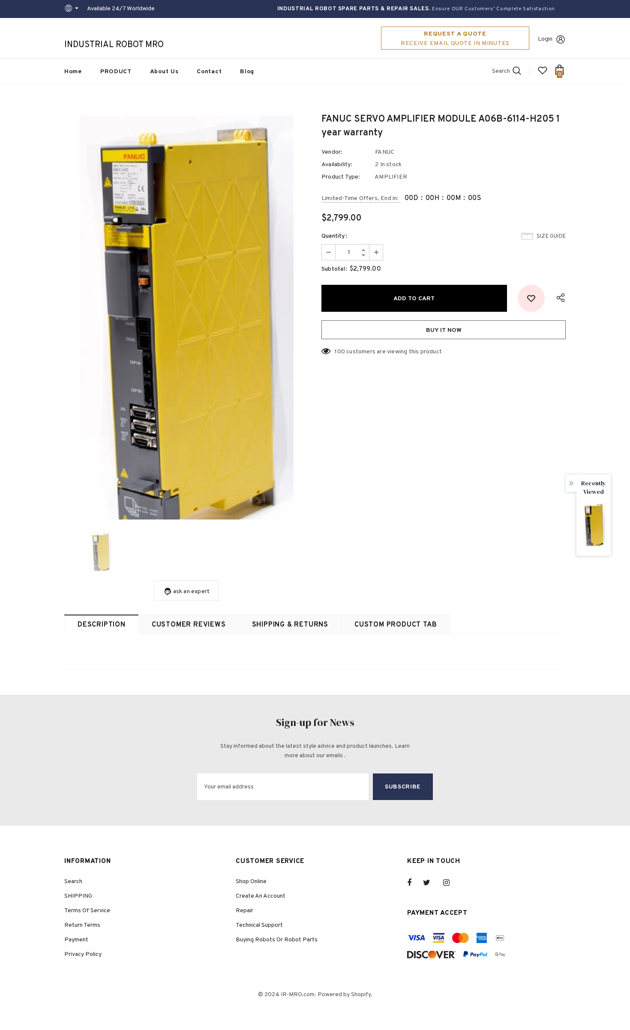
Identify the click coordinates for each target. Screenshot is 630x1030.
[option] (186, 317)
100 (340, 351)
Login (545, 39)
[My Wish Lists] (542, 74)
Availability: (337, 164)
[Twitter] (430, 882)
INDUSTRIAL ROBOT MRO (114, 45)
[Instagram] (451, 882)
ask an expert (191, 591)
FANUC (384, 152)
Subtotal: (334, 269)
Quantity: (334, 236)
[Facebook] (415, 882)
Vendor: (331, 152)
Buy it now (444, 330)
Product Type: (340, 177)
